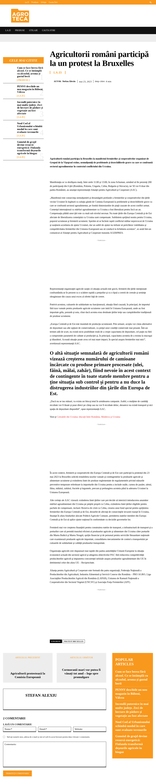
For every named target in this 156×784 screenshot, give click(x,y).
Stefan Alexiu (68, 81)
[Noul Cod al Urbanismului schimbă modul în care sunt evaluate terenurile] (9, 127)
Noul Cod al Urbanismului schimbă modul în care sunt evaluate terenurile (29, 127)
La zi (21, 96)
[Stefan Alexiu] (52, 81)
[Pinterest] (129, 81)
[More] (150, 81)
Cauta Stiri (53, 2)
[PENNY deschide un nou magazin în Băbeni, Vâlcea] (9, 90)
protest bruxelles (73, 641)
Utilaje (43, 2)
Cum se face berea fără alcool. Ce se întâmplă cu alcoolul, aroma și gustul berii (30, 72)
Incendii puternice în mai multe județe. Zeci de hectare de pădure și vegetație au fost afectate (30, 108)
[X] (122, 81)
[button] (150, 2)
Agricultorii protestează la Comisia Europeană (27, 675)
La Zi (27, 2)
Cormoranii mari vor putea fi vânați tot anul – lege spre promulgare (81, 673)
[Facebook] (115, 81)
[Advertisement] (101, 263)
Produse (34, 2)
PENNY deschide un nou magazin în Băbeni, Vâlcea (30, 89)
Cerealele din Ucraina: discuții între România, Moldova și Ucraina (88, 417)
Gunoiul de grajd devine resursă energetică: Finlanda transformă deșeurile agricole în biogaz (29, 147)
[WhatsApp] (136, 81)
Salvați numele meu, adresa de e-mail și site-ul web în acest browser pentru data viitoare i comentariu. (48, 737)
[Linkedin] (143, 81)
